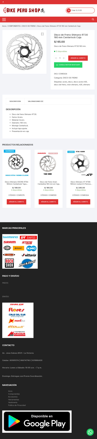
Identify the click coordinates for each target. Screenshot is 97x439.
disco (70, 82)
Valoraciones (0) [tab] (35, 101)
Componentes (14, 394)
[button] (42, 34)
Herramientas (14, 399)
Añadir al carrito (78, 58)
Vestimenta (12, 402)
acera (65, 82)
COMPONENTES (14, 26)
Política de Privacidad (17, 405)
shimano (86, 84)
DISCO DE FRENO (29, 26)
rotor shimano (72, 84)
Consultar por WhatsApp (69, 65)
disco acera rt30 (80, 82)
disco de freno (60, 84)
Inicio (4, 26)
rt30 (80, 84)
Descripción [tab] (15, 101)
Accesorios (13, 397)
